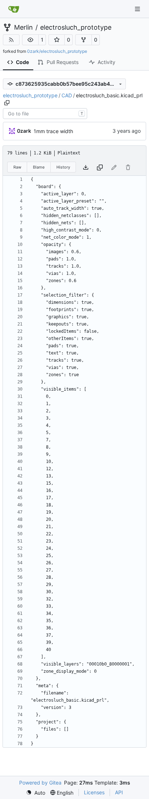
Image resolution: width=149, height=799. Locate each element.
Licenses (94, 792)
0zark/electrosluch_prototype (57, 51)
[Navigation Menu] (138, 9)
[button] (30, 39)
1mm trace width (53, 131)
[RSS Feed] (11, 39)
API (119, 792)
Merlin (23, 27)
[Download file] (85, 167)
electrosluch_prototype (75, 27)
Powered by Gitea (40, 782)
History (63, 167)
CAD (66, 95)
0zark (24, 131)
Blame (38, 167)
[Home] (14, 9)
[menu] (35, 793)
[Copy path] (6, 102)
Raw (17, 167)
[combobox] (45, 113)
